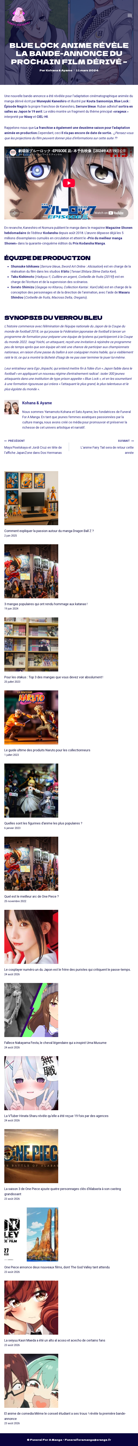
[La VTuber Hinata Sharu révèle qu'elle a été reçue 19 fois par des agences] (69, 1083)
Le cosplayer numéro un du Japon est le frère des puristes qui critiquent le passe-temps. (67, 969)
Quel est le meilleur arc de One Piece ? (31, 896)
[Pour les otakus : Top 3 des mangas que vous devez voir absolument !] (69, 644)
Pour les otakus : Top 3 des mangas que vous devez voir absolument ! (53, 677)
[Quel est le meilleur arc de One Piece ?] (69, 864)
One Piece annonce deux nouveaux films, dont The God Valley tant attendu (57, 1267)
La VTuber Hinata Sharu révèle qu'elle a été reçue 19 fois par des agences (56, 1116)
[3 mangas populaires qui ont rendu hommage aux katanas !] (69, 571)
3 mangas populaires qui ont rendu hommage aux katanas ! (46, 604)
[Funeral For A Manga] (18, 15)
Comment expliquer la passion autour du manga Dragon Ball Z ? (49, 531)
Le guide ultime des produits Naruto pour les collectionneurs (47, 750)
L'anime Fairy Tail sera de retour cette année (107, 447)
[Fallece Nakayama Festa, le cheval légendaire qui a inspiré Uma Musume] (69, 1010)
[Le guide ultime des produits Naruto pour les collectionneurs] (69, 717)
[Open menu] (130, 15)
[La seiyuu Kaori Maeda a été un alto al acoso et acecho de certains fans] (69, 1308)
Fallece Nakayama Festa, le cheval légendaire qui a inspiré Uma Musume (55, 1043)
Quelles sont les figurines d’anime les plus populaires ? (43, 823)
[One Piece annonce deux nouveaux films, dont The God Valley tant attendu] (69, 1234)
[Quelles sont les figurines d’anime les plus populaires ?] (69, 791)
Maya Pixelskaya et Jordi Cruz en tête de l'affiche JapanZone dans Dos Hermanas (33, 447)
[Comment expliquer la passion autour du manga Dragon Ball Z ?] (69, 498)
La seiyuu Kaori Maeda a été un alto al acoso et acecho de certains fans (54, 1340)
